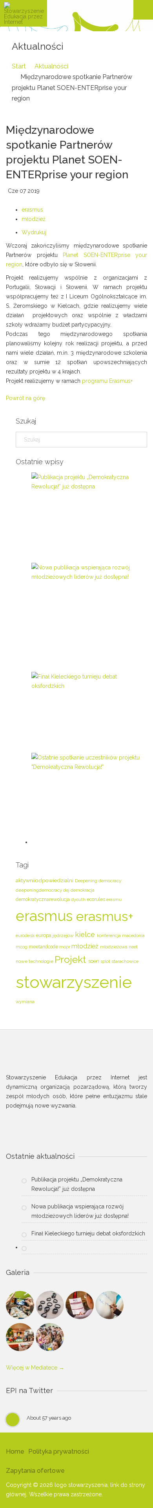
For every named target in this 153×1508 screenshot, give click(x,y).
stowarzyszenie (74, 982)
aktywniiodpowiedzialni (45, 880)
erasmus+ (104, 916)
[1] (21, 1306)
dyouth (79, 899)
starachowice (124, 961)
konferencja (109, 935)
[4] (109, 1306)
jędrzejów (64, 935)
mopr (65, 947)
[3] (80, 1306)
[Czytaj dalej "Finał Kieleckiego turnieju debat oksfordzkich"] (86, 681)
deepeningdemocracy (39, 890)
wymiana (25, 1001)
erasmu (114, 899)
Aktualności (51, 66)
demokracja (83, 890)
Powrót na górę (25, 398)
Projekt (71, 959)
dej (67, 890)
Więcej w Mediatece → (35, 1367)
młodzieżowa (114, 947)
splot (105, 961)
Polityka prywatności (58, 1451)
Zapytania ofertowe (35, 1470)
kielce (86, 934)
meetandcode (44, 947)
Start (19, 66)
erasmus (32, 209)
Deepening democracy (98, 880)
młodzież (34, 219)
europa (44, 935)
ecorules (96, 899)
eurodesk (26, 935)
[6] (50, 1339)
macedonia (133, 935)
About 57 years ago (49, 1418)
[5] (21, 1339)
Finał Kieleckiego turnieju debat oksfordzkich (88, 1233)
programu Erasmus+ (107, 381)
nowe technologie (35, 961)
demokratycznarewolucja (43, 899)
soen (94, 961)
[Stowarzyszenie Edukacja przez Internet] (23, 13)
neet (133, 947)
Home (15, 1451)
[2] (51, 1306)
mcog (22, 947)
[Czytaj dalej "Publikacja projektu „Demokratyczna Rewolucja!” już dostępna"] (86, 481)
